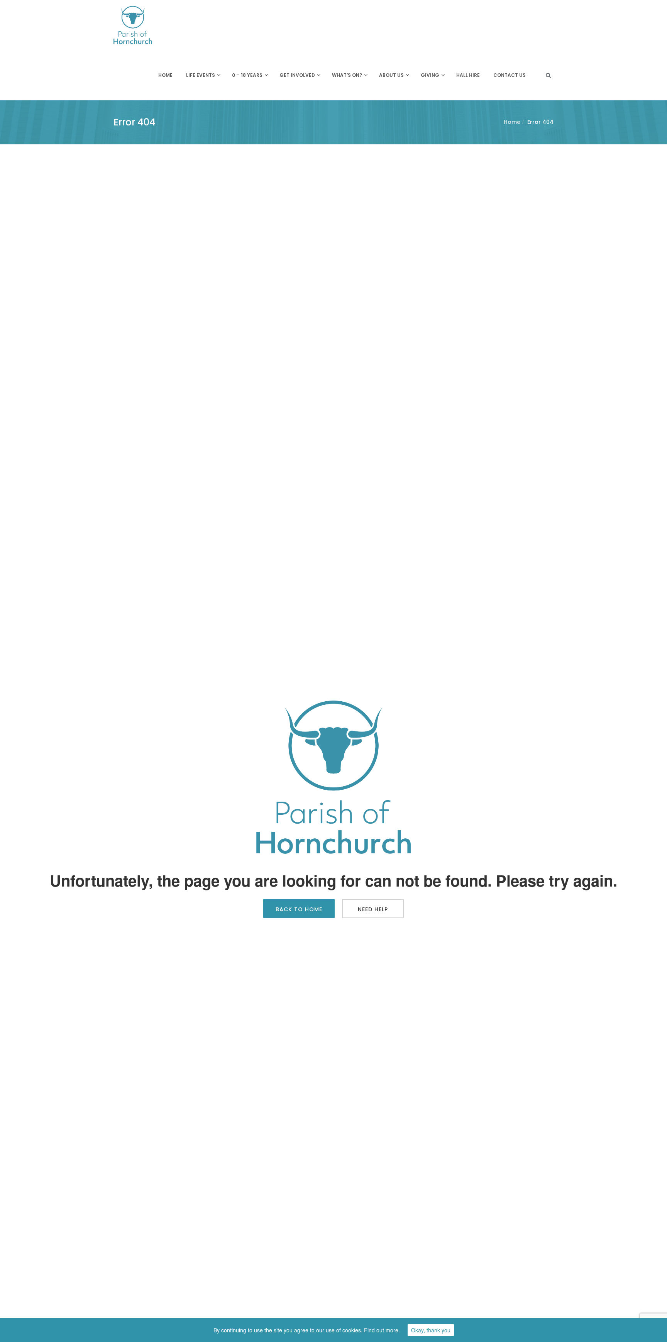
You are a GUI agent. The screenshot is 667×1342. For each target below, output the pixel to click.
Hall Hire (468, 75)
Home (165, 75)
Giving (430, 75)
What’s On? (347, 75)
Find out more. (382, 1330)
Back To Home (299, 909)
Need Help (373, 909)
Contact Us (509, 75)
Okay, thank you (430, 1330)
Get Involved (297, 75)
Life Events (200, 75)
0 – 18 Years (247, 75)
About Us (391, 75)
